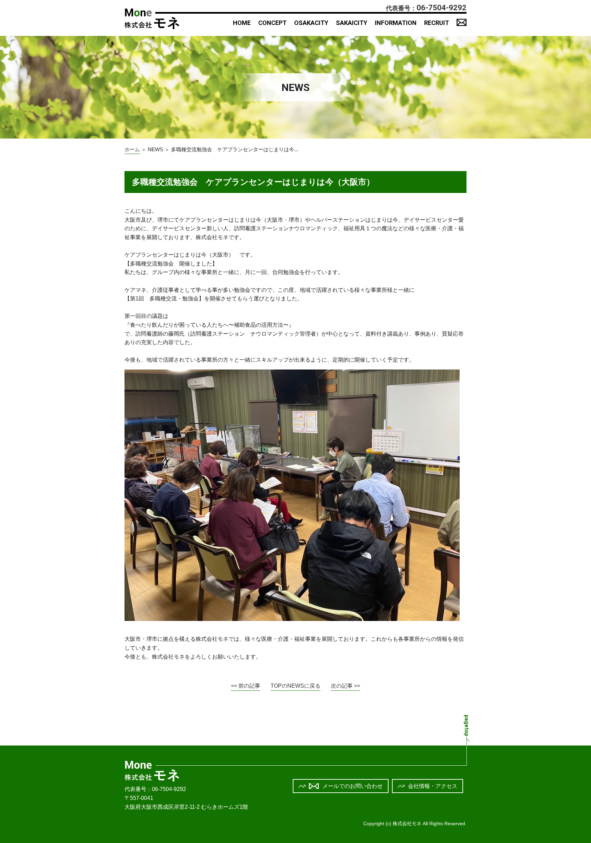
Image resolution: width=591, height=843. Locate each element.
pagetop (466, 725)
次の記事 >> (345, 686)
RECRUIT (436, 22)
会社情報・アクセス (432, 786)
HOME (242, 22)
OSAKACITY (311, 22)
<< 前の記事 (245, 686)
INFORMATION (396, 22)
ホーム (132, 149)
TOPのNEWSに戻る (295, 686)
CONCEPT (272, 22)
